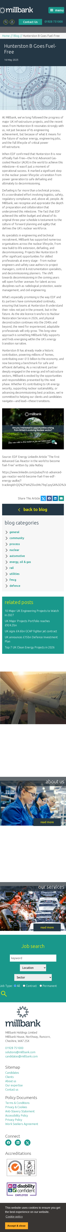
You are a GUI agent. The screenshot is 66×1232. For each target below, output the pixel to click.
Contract (31, 985)
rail (12, 567)
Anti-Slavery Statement (20, 1111)
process (15, 544)
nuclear (14, 550)
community (17, 538)
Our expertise (14, 1085)
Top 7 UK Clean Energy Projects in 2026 (30, 647)
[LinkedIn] (55, 498)
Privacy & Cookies (16, 1107)
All (18, 985)
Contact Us (30, 22)
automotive (17, 555)
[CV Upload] (12, 22)
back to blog (35, 509)
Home (6, 35)
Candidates (12, 1072)
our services (51, 886)
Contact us (11, 1089)
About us (10, 1081)
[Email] (61, 498)
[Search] (5, 22)
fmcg (13, 579)
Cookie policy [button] (14, 1216)
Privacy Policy (13, 1119)
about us (55, 781)
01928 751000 (54, 21)
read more (47, 822)
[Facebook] (49, 498)
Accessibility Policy (16, 1115)
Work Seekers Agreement (21, 1123)
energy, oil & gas (20, 561)
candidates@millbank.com (21, 1056)
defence (15, 585)
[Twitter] (43, 498)
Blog (16, 35)
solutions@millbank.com (20, 1052)
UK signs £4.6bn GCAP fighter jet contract (31, 631)
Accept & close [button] (16, 1225)
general (14, 532)
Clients (9, 1076)
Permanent (50, 985)
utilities (15, 573)
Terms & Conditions (17, 1102)
